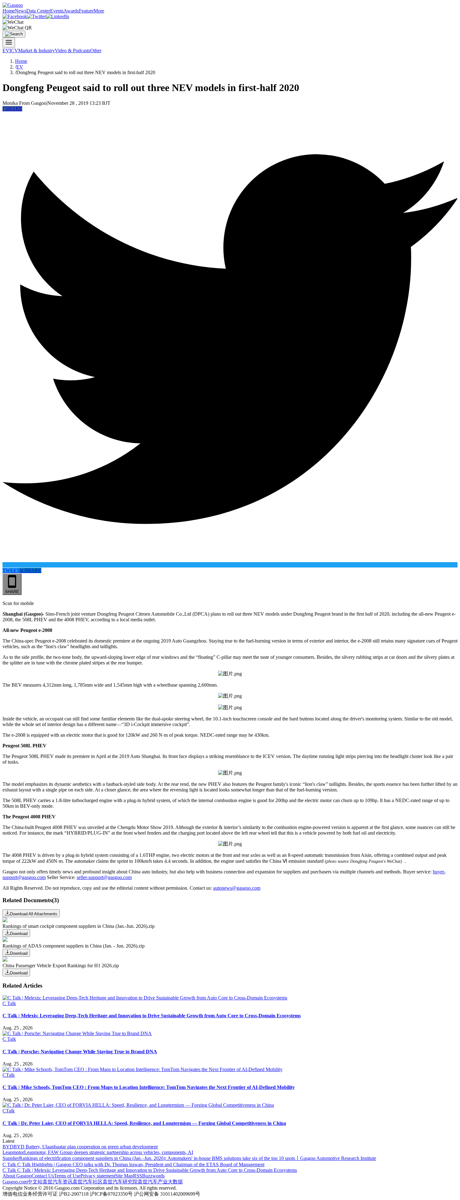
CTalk (9, 1075)
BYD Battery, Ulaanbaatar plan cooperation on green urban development (85, 1146)
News (20, 10)
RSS (137, 1175)
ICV (13, 50)
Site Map (124, 1175)
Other (95, 50)
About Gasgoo (17, 1175)
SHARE (12, 108)
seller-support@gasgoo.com (104, 877)
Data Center (38, 10)
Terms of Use (67, 1175)
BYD (8, 1146)
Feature (86, 10)
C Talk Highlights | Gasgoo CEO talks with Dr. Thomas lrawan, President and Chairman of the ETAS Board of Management (140, 1164)
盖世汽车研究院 (120, 1181)
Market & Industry (36, 50)
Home (9, 10)
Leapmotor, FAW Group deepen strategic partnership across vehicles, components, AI (108, 1152)
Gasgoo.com (15, 1181)
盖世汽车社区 (88, 1181)
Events (57, 10)
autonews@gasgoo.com (236, 888)
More (99, 10)
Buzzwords (153, 1175)
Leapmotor (13, 1152)
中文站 (35, 1181)
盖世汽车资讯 (58, 1181)
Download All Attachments (33, 914)
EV (6, 50)
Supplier (11, 1158)
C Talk (9, 1003)
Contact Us (43, 1175)
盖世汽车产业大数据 (160, 1181)
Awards (71, 10)
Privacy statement (97, 1175)
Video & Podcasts (72, 50)
